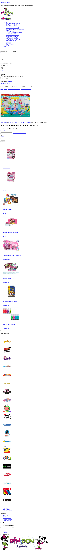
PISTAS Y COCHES (10, 44)
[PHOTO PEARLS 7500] (11, 207)
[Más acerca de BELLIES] (7, 403)
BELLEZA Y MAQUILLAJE (12, 24)
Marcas (4, 46)
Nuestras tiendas (6, 509)
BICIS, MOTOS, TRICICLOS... (12, 25)
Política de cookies (7, 518)
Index (2, 89)
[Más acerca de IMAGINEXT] (7, 445)
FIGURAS (8, 30)
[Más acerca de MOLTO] (7, 495)
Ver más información (6, 138)
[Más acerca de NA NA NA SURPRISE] (7, 395)
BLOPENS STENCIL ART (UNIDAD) (10, 301)
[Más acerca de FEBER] (7, 503)
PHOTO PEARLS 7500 (7, 209)
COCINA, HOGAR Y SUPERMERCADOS (15, 29)
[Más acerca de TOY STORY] (7, 453)
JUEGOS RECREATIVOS (11, 33)
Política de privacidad (7, 519)
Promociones (5, 48)
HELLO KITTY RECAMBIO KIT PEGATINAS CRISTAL (13, 163)
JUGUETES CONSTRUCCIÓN (12, 35)
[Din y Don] (7, 16)
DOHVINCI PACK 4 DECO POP (9, 324)
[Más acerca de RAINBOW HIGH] (7, 386)
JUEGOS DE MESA (10, 31)
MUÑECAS (8, 42)
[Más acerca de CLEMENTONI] (7, 428)
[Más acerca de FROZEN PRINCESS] (7, 486)
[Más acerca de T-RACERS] (7, 378)
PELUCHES (8, 43)
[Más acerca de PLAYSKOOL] (7, 478)
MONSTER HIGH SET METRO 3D (9, 278)
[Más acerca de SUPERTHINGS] (7, 370)
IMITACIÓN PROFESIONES (12, 38)
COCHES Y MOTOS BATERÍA (12, 28)
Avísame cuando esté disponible (19, 133)
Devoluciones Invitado (7, 520)
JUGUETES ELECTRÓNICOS (12, 37)
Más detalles (3, 130)
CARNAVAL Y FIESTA (11, 26)
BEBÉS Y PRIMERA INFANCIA (13, 23)
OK (12, 527)
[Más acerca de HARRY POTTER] (7, 345)
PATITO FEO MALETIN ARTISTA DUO (10, 232)
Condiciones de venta (7, 516)
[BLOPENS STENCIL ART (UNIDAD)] (11, 298)
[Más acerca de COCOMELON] (7, 411)
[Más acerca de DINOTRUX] (7, 470)
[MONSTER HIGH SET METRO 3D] (11, 275)
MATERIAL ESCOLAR (11, 40)
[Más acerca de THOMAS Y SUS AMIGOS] (7, 436)
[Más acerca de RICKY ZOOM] (7, 353)
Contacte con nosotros (7, 510)
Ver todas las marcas (5, 336)
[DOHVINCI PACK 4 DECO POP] (11, 321)
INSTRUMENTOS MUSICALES (13, 39)
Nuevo (4, 47)
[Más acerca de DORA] (7, 461)
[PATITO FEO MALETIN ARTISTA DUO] (11, 230)
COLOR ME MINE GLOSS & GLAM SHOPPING (12, 255)
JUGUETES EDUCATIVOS (12, 36)
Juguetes (5, 22)
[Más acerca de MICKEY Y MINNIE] (7, 420)
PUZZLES (8, 45)
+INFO (2, 136)
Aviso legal (5, 515)
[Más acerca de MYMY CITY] (7, 361)
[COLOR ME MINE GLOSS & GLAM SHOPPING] (11, 253)
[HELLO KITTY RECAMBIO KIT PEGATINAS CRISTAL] (11, 161)
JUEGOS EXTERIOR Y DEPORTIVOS (14, 32)
